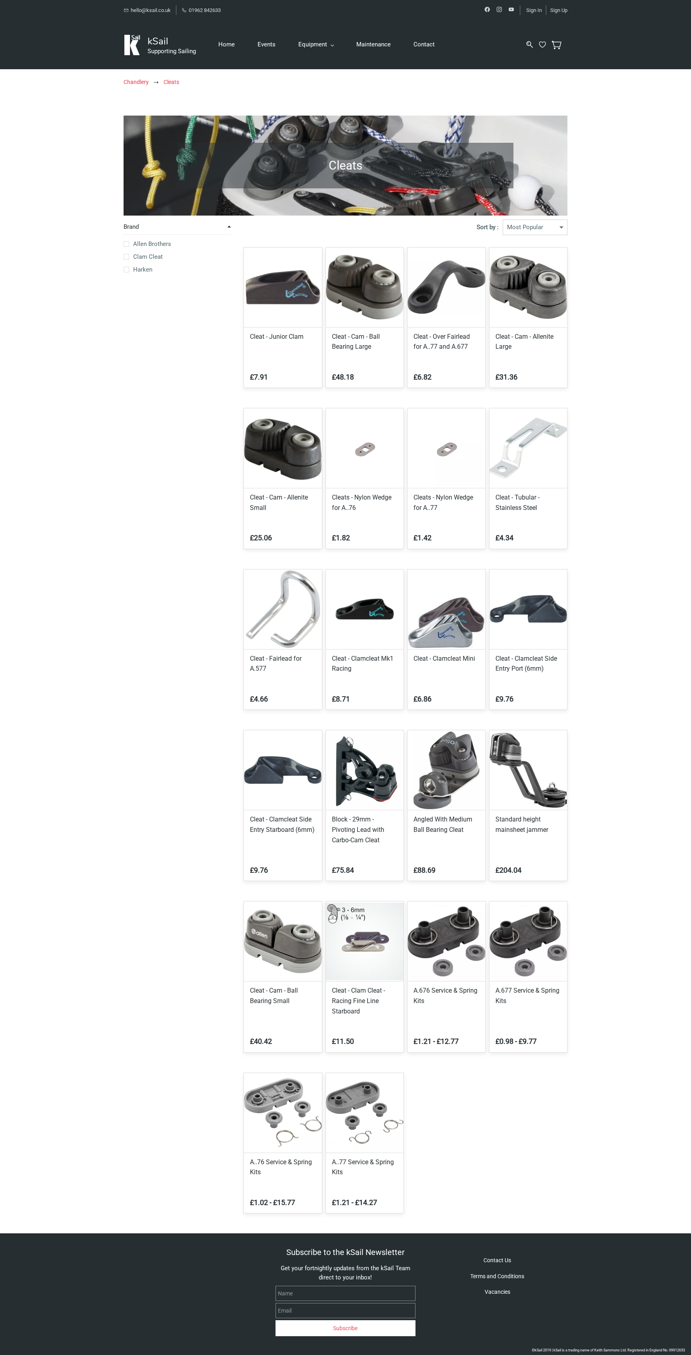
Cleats (171, 82)
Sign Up (558, 10)
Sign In (534, 10)
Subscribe (345, 1328)
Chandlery (136, 82)
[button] (497, 1260)
